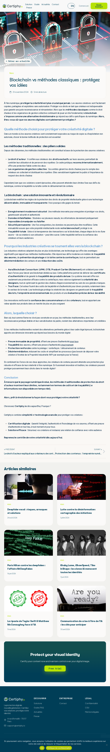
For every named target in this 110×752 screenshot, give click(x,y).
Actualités (45, 4)
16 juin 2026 (11, 574)
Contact (55, 4)
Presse (29, 7)
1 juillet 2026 (64, 518)
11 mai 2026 (11, 629)
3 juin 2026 (64, 577)
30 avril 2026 (65, 629)
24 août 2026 (12, 518)
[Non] (106, 745)
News (12, 73)
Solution (28, 4)
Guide (36, 4)
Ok (42, 748)
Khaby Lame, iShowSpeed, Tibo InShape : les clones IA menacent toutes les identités (78, 569)
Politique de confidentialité (59, 748)
